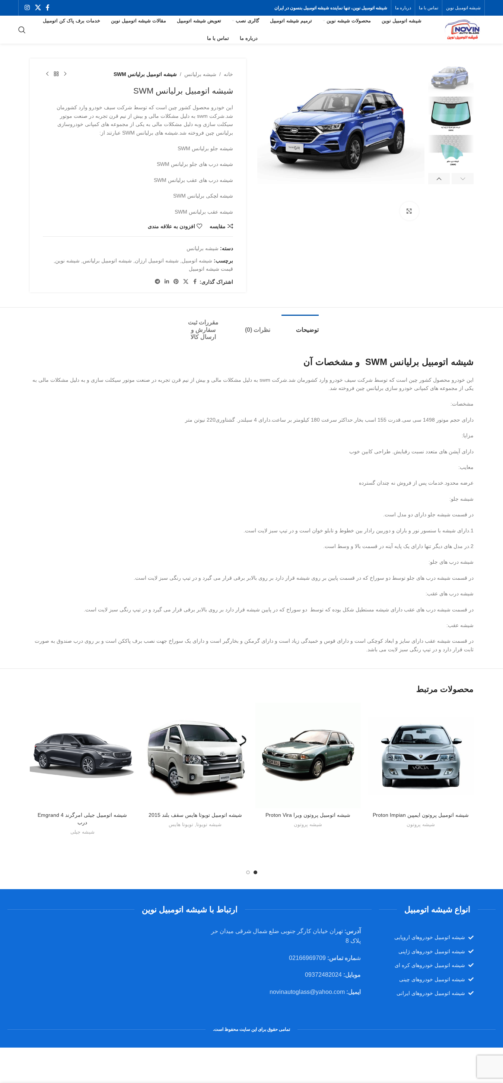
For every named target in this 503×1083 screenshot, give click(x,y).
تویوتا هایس (181, 824)
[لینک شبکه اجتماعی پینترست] (176, 282)
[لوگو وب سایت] (462, 29)
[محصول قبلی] (65, 74)
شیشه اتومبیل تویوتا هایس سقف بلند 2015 (195, 815)
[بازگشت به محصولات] (56, 74)
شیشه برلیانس (200, 74)
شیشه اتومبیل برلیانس (107, 261)
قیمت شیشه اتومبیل (211, 269)
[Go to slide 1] (255, 872)
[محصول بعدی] (47, 74)
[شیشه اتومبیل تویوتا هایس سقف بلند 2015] (195, 755)
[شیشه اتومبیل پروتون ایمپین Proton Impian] (421, 755)
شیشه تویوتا (209, 824)
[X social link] (37, 7)
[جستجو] (22, 29)
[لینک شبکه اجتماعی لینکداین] (166, 282)
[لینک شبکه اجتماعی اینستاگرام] (27, 7)
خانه (228, 74)
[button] (463, 178)
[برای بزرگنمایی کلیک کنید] (409, 211)
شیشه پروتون (421, 824)
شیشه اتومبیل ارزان (157, 261)
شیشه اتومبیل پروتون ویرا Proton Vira (307, 815)
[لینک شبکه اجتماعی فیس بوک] (47, 7)
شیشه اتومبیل (197, 261)
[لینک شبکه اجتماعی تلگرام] (157, 282)
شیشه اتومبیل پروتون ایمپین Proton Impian (421, 815)
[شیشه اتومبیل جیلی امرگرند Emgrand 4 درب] (82, 755)
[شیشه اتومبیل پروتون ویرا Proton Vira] (308, 755)
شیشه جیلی (82, 832)
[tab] (300, 326)
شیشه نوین (67, 261)
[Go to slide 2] (248, 872)
